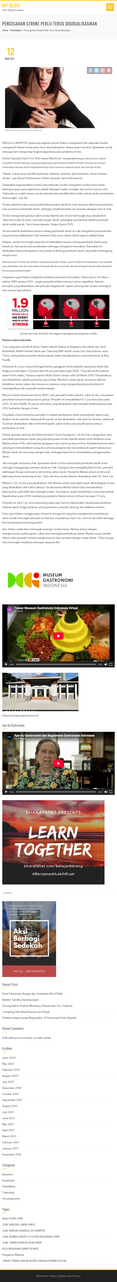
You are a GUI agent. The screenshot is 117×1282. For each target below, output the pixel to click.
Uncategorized (11, 1198)
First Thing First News (12, 10)
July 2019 (8, 1082)
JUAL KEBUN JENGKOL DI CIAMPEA (23, 1230)
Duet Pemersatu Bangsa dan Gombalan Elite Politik (32, 993)
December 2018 (11, 1088)
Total (60, 1276)
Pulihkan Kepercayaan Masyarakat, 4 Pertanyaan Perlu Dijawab (39, 1018)
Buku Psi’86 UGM (12, 1218)
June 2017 (8, 1118)
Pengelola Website (13, 1254)
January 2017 (10, 1148)
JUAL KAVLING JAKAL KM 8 (18, 1224)
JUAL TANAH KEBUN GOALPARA (22, 1242)
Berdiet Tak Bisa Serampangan (20, 999)
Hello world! (44, 1038)
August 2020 (10, 1076)
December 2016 (11, 1154)
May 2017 (8, 1124)
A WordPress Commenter (17, 1038)
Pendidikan (8, 1186)
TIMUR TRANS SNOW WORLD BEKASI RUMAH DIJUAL (34, 1261)
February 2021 (11, 1069)
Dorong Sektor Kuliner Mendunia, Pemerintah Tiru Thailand (37, 1006)
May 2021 (8, 1064)
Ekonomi (7, 1174)
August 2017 (10, 1106)
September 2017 (12, 1100)
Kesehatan (8, 1180)
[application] (58, 635)
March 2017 (9, 1136)
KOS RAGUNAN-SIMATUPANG (20, 1248)
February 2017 (11, 1142)
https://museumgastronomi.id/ (20, 715)
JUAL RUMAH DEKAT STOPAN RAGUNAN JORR (30, 1236)
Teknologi (8, 1192)
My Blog (11, 5)
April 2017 (8, 1130)
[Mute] (105, 664)
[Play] (6, 664)
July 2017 (8, 1112)
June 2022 (9, 1057)
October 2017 (10, 1094)
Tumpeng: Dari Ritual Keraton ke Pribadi (26, 1012)
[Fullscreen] (110, 664)
